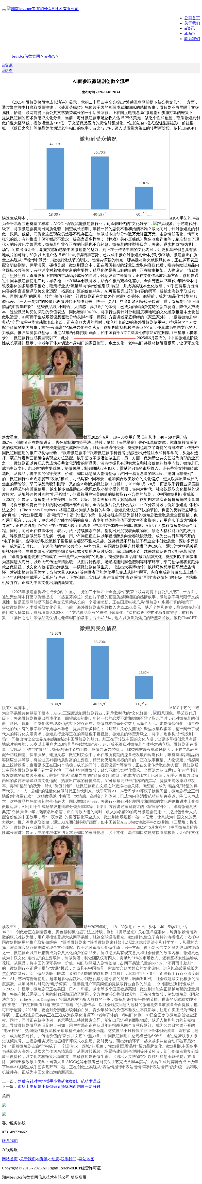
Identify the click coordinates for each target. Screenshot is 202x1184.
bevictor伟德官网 (26, 56)
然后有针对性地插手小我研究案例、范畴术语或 (59, 1081)
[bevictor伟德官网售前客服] (4, 1105)
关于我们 (192, 23)
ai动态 (189, 33)
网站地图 (86, 1159)
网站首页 (10, 1159)
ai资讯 (189, 28)
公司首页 (192, 18)
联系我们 (192, 39)
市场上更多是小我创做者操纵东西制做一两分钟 (59, 1086)
